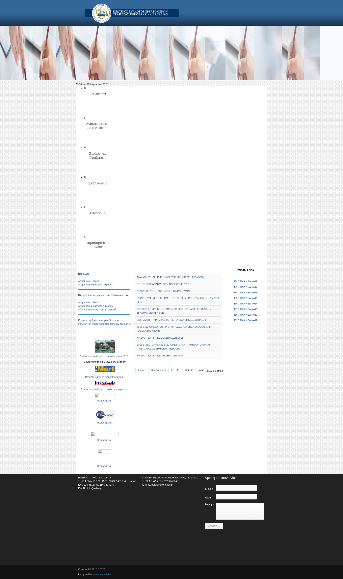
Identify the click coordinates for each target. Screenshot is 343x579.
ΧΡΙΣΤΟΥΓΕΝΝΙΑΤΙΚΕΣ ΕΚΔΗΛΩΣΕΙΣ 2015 (160, 337)
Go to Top (262, 570)
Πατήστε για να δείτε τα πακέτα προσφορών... (105, 389)
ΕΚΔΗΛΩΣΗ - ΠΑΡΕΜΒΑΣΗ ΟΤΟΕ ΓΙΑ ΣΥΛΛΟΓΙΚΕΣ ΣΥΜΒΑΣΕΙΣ (171, 320)
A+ (214, 270)
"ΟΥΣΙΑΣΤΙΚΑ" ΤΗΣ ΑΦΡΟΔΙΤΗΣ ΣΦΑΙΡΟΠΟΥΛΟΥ (164, 291)
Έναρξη (142, 370)
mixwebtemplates (101, 574)
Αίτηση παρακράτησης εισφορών (95, 284)
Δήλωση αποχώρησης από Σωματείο (97, 309)
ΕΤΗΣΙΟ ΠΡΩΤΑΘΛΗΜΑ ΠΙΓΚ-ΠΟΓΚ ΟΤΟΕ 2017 (163, 284)
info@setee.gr (94, 488)
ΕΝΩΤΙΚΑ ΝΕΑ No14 (245, 303)
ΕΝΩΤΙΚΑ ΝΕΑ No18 (245, 281)
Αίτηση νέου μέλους (88, 281)
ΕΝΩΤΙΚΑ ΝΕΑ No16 (245, 292)
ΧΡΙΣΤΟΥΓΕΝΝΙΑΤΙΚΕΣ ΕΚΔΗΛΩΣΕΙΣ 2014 (160, 355)
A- (221, 270)
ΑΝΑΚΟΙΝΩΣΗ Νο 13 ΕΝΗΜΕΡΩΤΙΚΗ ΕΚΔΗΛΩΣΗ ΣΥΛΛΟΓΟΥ (170, 277)
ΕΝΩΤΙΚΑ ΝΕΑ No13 (245, 309)
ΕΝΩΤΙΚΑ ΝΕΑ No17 (245, 287)
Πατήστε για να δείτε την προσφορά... (105, 377)
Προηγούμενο (158, 370)
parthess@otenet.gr (162, 484)
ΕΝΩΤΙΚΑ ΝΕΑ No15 (245, 298)
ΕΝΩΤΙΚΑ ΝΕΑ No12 (245, 314)
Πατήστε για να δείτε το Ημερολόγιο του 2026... (105, 356)
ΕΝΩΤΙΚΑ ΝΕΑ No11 (245, 320)
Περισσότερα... (105, 400)
